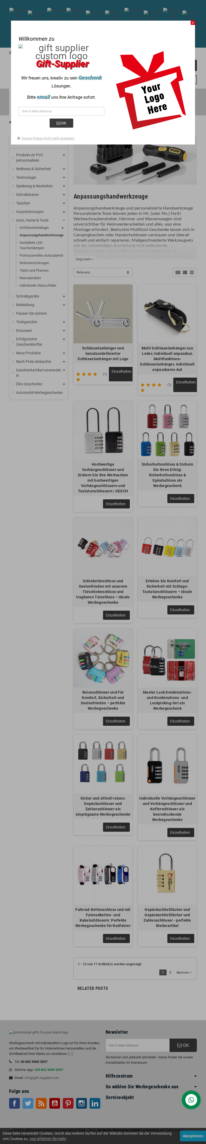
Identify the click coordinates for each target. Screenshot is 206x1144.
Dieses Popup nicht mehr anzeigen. (48, 138)
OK (63, 123)
